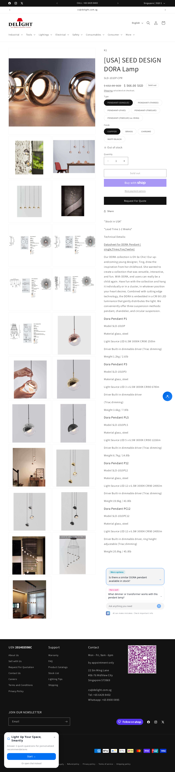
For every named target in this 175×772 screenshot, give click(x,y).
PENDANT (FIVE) (118, 111)
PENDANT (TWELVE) (147, 111)
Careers (13, 679)
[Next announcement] (118, 3)
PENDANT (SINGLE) (120, 103)
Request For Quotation (21, 667)
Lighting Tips (55, 679)
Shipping (108, 90)
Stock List (53, 673)
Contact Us (15, 673)
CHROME (148, 132)
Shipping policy (123, 764)
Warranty (53, 655)
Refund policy (73, 764)
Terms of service (106, 764)
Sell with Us (15, 661)
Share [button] (110, 211)
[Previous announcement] (57, 3)
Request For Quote (135, 200)
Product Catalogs (58, 667)
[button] (15, 34)
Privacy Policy (16, 691)
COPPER (113, 132)
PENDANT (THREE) (150, 103)
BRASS (130, 132)
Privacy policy (89, 764)
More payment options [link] (135, 191)
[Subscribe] (66, 722)
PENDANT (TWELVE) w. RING (125, 118)
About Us (14, 655)
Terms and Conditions (21, 685)
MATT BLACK (116, 139)
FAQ (50, 661)
